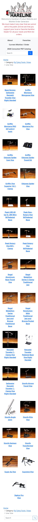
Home (5, 60)
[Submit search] (30, 53)
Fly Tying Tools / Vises (22, 62)
